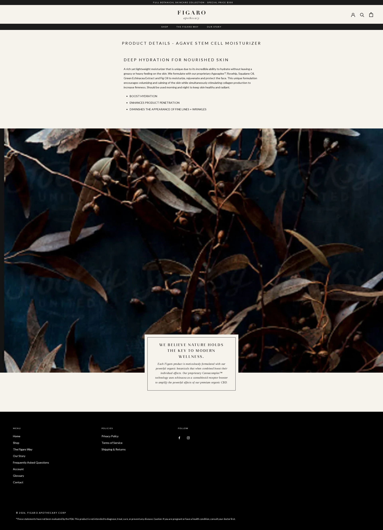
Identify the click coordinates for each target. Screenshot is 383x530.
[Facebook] (179, 437)
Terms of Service (112, 442)
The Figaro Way (188, 27)
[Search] (362, 15)
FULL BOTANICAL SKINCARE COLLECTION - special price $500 (193, 2)
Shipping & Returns (114, 449)
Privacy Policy (110, 436)
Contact (18, 482)
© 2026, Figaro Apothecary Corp (41, 512)
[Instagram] (188, 437)
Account (18, 469)
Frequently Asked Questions (31, 462)
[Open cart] (371, 14)
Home (16, 436)
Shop (164, 27)
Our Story (214, 27)
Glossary (18, 475)
